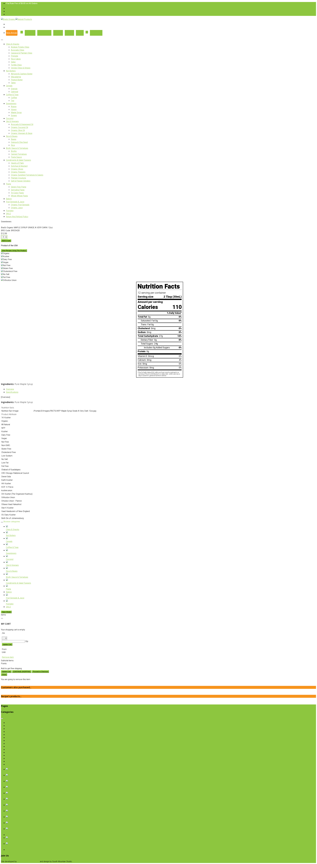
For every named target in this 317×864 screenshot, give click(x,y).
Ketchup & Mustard (19, 166)
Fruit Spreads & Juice (15, 201)
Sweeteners (11, 103)
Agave (13, 106)
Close (4, 674)
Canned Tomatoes (19, 154)
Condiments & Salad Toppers (18, 160)
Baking (9, 198)
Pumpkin (9, 210)
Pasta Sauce (16, 157)
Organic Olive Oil (18, 130)
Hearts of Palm (17, 163)
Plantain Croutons (18, 178)
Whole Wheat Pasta (19, 195)
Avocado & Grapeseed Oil (22, 124)
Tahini (13, 82)
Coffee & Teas (12, 94)
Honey (14, 109)
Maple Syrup (16, 112)
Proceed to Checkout (40, 671)
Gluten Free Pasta (18, 186)
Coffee (14, 97)
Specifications (12, 392)
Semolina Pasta (17, 189)
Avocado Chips (17, 50)
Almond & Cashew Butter (21, 73)
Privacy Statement (81, 861)
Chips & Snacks (12, 44)
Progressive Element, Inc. (28, 861)
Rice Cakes (16, 59)
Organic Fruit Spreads (20, 204)
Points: (4, 663)
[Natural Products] (23, 19)
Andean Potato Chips (20, 47)
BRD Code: (6, 230)
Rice (13, 145)
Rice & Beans (11, 136)
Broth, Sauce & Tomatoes (17, 148)
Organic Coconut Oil (19, 127)
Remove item (8, 657)
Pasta (8, 183)
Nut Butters (11, 70)
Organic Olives (17, 169)
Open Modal (6, 612)
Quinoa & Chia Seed (19, 142)
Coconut (9, 118)
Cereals (9, 85)
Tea (12, 100)
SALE (8, 213)
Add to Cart (6, 241)
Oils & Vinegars (12, 121)
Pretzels (14, 56)
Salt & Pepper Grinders (20, 180)
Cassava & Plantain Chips (21, 53)
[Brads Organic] (8, 19)
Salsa (13, 61)
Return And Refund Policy (17, 216)
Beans (13, 139)
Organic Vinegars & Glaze (21, 133)
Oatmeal (14, 91)
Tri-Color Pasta (17, 192)
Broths (14, 151)
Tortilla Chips (16, 64)
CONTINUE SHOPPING (21, 671)
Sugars (14, 115)
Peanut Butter (17, 79)
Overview (10, 389)
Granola (14, 88)
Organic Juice (17, 207)
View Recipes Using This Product (14, 251)
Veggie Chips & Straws (20, 67)
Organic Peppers (18, 172)
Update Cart (7, 644)
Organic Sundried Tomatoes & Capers (27, 175)
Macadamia (16, 76)
